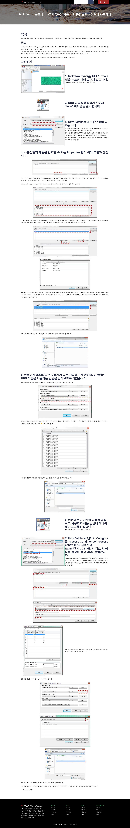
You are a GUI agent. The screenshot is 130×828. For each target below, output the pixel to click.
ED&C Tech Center (62, 824)
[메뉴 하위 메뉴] (44, 2)
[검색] (91, 2)
